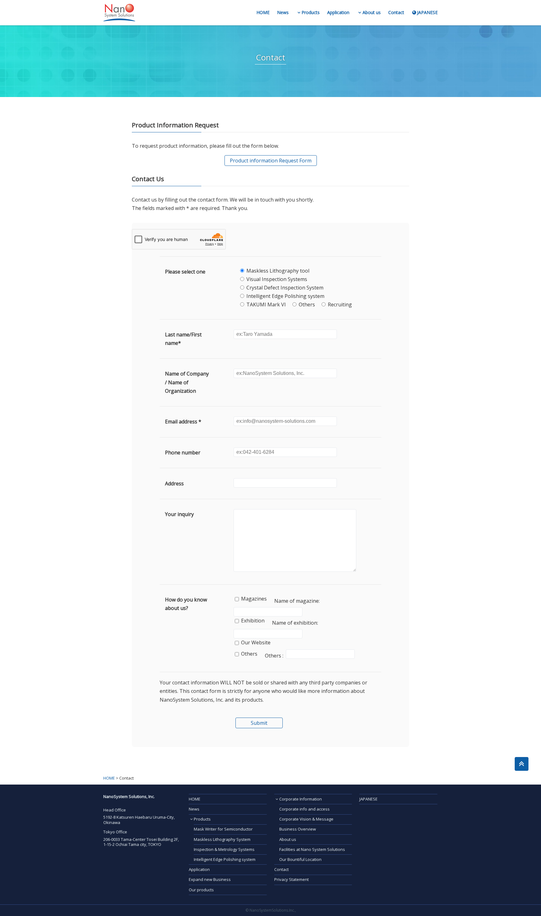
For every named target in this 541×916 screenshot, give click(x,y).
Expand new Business (210, 879)
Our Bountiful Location (300, 859)
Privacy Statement (291, 879)
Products (310, 12)
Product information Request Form (271, 160)
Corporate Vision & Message (306, 819)
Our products (201, 890)
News (283, 12)
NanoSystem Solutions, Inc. (119, 12)
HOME (263, 12)
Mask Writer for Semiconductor (223, 829)
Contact (396, 12)
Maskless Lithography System (222, 839)
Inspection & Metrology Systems (224, 849)
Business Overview (297, 829)
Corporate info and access (304, 809)
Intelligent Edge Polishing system (224, 859)
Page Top (521, 764)
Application (338, 12)
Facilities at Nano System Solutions (312, 849)
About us (372, 12)
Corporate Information (300, 799)
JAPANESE (427, 12)
